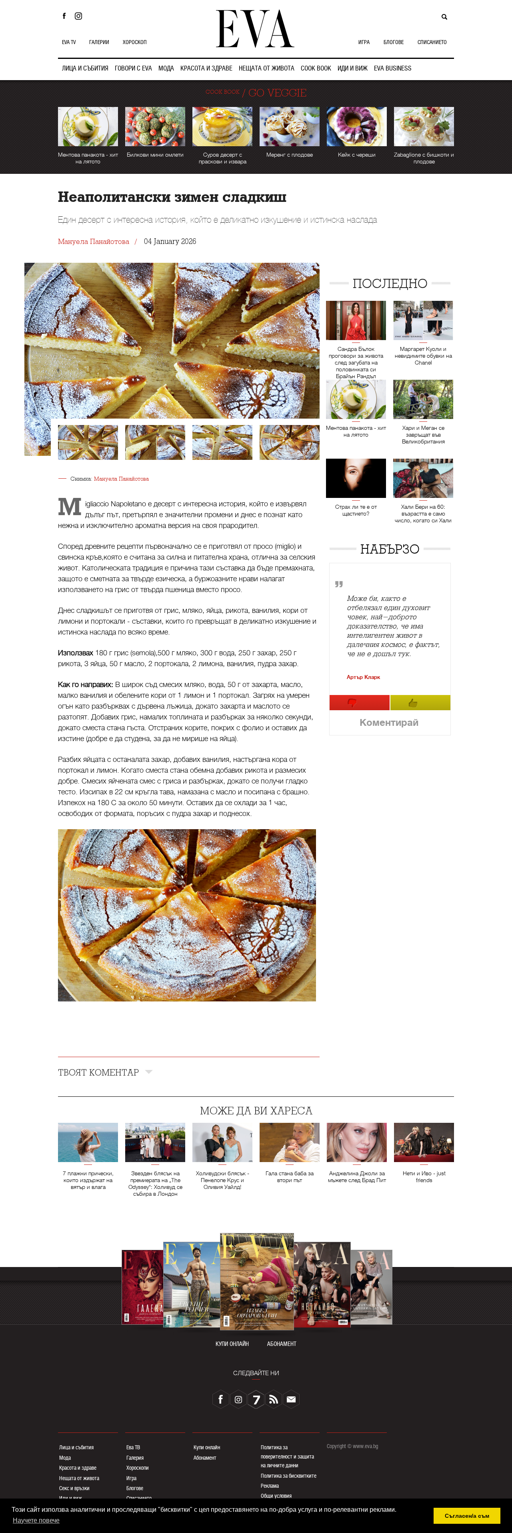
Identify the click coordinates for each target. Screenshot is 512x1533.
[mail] (291, 1399)
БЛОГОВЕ (394, 42)
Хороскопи (137, 1468)
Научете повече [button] (36, 1520)
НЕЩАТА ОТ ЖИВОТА (266, 68)
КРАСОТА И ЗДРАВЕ (206, 68)
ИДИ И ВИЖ (353, 68)
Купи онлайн (207, 1447)
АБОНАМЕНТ (281, 1344)
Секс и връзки (74, 1488)
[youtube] (256, 1399)
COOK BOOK (316, 68)
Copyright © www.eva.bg (352, 1446)
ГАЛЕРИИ (99, 42)
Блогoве (134, 1488)
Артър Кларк (363, 677)
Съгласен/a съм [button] (467, 1516)
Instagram (80, 16)
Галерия (135, 1457)
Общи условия (276, 1496)
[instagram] (238, 1399)
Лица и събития (76, 1447)
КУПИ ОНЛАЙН (232, 1344)
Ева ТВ (133, 1447)
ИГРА (364, 42)
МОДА (166, 68)
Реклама (270, 1486)
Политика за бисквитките (288, 1476)
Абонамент (205, 1457)
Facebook (64, 16)
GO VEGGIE (277, 93)
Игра (131, 1478)
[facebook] (220, 1399)
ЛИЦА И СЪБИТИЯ (85, 68)
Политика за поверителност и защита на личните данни (287, 1456)
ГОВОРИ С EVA (133, 68)
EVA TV (69, 42)
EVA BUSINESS (393, 68)
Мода (65, 1457)
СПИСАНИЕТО (432, 42)
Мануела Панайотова (93, 242)
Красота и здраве (77, 1468)
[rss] (273, 1399)
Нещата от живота (79, 1478)
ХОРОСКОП (135, 42)
